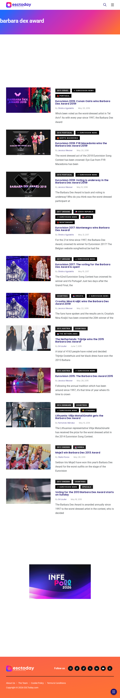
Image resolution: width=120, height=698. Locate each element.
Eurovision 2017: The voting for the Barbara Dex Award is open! (82, 266)
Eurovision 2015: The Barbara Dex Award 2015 (84, 376)
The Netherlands (68, 334)
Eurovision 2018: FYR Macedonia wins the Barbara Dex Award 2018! (81, 145)
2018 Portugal (64, 133)
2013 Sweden (63, 447)
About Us (10, 683)
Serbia (80, 447)
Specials (86, 487)
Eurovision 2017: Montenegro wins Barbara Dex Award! (82, 229)
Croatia (79, 296)
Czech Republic (85, 212)
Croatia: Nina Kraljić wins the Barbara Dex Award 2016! (82, 303)
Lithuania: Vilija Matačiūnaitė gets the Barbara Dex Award (79, 417)
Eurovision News (84, 91)
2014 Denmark (64, 405)
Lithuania (89, 411)
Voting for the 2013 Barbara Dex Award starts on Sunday (84, 494)
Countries (62, 296)
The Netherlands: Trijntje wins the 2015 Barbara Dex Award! (79, 340)
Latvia (87, 217)
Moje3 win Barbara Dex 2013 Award (77, 452)
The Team (23, 683)
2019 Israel (63, 91)
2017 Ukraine (63, 212)
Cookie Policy (37, 683)
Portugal (64, 96)
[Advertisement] (60, 65)
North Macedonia (68, 138)
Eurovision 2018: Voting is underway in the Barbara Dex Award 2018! (81, 181)
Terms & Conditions (56, 683)
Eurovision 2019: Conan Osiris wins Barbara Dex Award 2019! (82, 102)
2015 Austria (63, 329)
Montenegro (66, 222)
